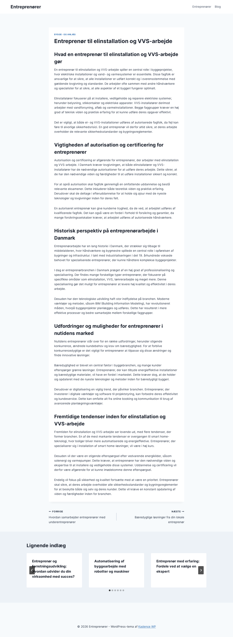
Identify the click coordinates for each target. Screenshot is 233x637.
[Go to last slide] (32, 570)
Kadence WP (147, 626)
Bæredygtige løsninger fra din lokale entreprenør (159, 517)
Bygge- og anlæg (65, 34)
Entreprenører (201, 6)
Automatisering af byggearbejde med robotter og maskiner (111, 566)
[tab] (110, 590)
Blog (218, 6)
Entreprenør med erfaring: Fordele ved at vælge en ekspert (178, 566)
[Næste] (201, 570)
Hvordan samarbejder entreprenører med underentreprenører (77, 517)
